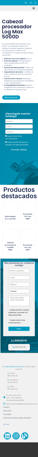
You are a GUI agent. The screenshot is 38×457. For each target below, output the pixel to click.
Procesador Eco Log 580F (27, 247)
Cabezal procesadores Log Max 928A (10, 246)
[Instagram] (16, 436)
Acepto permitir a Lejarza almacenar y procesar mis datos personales (18, 312)
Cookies (6, 407)
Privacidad (7, 414)
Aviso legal (7, 410)
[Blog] (24, 436)
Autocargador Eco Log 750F (10, 217)
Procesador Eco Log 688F (27, 216)
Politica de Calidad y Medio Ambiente (17, 418)
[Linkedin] (7, 436)
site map (6, 424)
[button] (33, 8)
